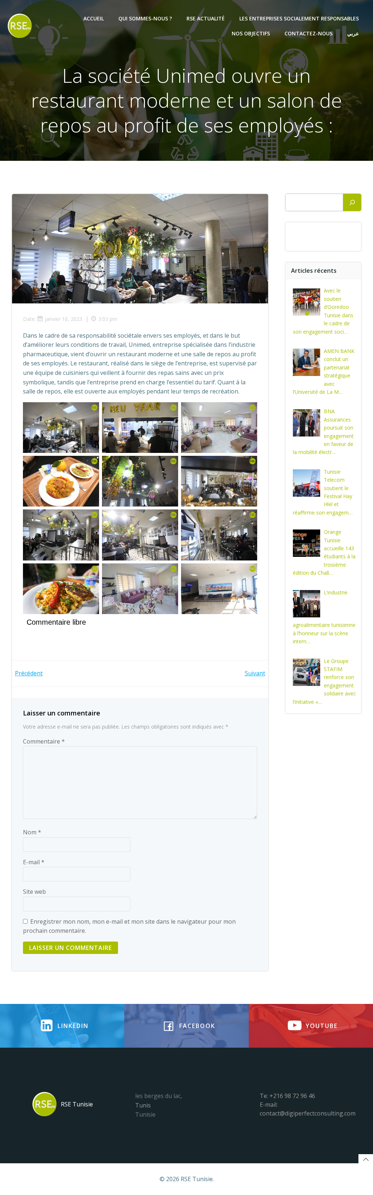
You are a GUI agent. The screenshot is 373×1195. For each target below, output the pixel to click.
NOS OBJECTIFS (251, 33)
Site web (34, 892)
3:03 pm (107, 318)
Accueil (93, 18)
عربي (353, 33)
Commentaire (44, 741)
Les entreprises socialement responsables (299, 18)
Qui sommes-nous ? (145, 18)
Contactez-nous (308, 33)
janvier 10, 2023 (63, 318)
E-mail (33, 862)
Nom (32, 832)
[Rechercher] (352, 202)
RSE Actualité (205, 18)
